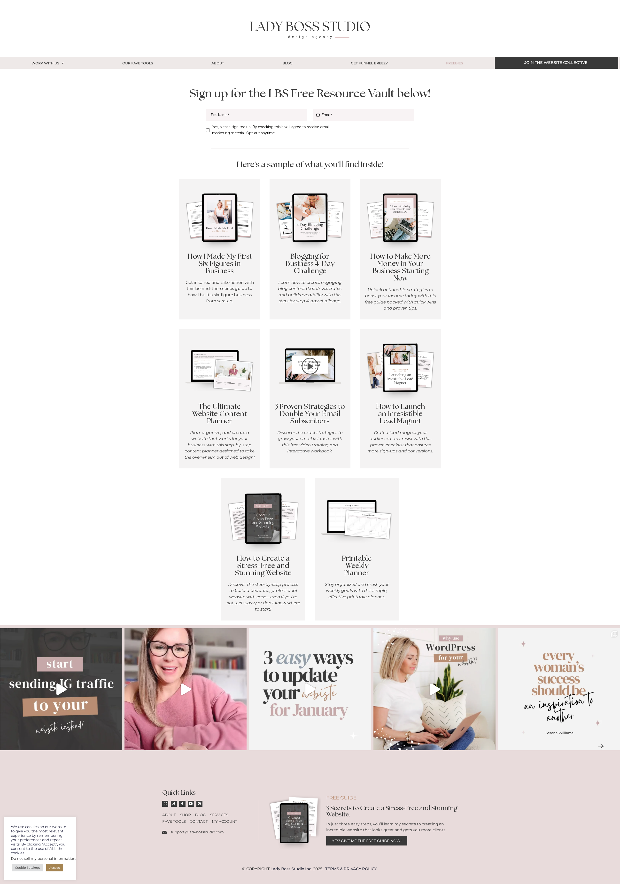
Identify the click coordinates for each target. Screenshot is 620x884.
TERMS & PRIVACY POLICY (351, 869)
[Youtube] (191, 804)
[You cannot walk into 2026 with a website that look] (310, 689)
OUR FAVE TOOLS (137, 63)
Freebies (454, 63)
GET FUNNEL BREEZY (369, 63)
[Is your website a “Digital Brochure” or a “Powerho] (185, 689)
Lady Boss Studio (287, 869)
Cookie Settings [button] (27, 867)
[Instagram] (165, 804)
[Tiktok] (174, 804)
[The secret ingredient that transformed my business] (559, 689)
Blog (287, 63)
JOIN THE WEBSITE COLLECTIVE (556, 62)
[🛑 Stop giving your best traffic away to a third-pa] (61, 689)
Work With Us (45, 63)
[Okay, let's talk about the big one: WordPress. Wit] (434, 689)
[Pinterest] (199, 804)
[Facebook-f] (182, 804)
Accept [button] (54, 867)
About (217, 63)
